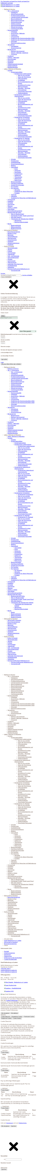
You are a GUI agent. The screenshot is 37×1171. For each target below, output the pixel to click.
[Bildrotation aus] (2, 1158)
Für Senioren (18, 570)
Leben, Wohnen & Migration (16, 436)
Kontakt (6, 951)
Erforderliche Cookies (17, 1016)
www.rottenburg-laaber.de (9, 972)
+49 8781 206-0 (5, 968)
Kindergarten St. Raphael (25, 517)
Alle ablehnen (14, 1013)
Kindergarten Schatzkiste (25, 494)
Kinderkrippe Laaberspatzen (26, 446)
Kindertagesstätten (20, 443)
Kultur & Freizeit (12, 638)
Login (2, 362)
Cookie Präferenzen (12, 1000)
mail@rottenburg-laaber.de (9, 970)
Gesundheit (17, 547)
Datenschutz (8, 956)
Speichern (13, 1126)
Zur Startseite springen (8, 1)
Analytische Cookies (6, 1018)
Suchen (3, 275)
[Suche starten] (21, 275)
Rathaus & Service (13, 368)
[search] (13, 275)
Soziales (13, 439)
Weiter (3, 315)
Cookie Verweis (17, 1018)
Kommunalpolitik (16, 393)
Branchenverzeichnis (10, 944)
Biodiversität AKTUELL (18, 596)
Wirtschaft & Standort (14, 620)
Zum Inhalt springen (21, 1)
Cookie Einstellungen (10, 959)
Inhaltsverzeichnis (9, 953)
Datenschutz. (23, 1123)
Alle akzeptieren (5, 1013)
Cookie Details (5, 1052)
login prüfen (4, 359)
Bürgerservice (15, 415)
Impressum (7, 954)
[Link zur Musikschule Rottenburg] (16, 982)
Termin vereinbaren (6, 277)
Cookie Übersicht (5, 1016)
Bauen (13, 612)
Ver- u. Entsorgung (16, 372)
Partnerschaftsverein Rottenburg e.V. (22, 662)
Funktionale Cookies (29, 1016)
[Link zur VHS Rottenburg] (9, 991)
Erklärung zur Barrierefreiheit (13, 958)
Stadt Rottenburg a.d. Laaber (12, 940)
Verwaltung (14, 409)
